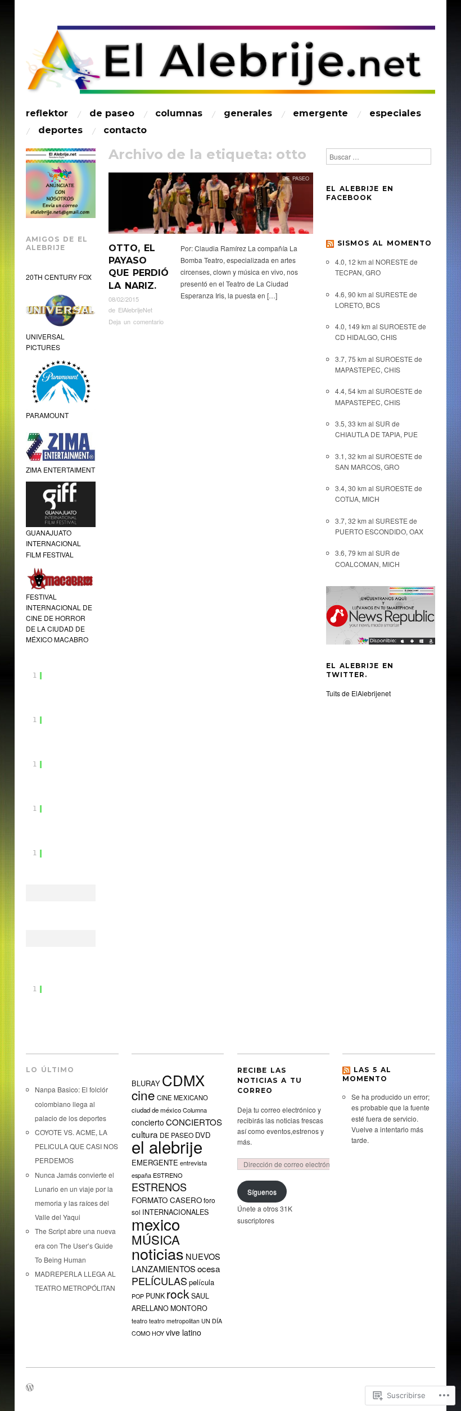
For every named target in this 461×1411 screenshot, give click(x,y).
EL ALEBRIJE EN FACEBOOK (360, 193)
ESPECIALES (395, 113)
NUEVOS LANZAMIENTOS (176, 1262)
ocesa (208, 1268)
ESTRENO (168, 1174)
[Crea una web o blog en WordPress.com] (30, 1387)
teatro (139, 1320)
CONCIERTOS (194, 1122)
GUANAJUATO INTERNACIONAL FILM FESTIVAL (53, 543)
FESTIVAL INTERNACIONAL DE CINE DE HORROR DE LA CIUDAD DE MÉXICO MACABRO (59, 618)
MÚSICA (156, 1239)
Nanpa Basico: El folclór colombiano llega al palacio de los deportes (71, 1103)
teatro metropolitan (174, 1321)
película (201, 1282)
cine (143, 1095)
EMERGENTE (320, 113)
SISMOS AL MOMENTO (384, 243)
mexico (156, 1224)
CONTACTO (125, 130)
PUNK (155, 1296)
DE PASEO (111, 113)
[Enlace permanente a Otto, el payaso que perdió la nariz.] (211, 206)
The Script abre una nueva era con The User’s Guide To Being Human (75, 1245)
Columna (195, 1109)
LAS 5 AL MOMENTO (366, 1074)
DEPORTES (60, 130)
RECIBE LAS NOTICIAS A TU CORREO (269, 1080)
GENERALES (248, 113)
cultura (145, 1134)
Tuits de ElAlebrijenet (358, 693)
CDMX (183, 1079)
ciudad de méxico (156, 1109)
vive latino (183, 1332)
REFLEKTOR (47, 113)
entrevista (193, 1162)
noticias (158, 1253)
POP (138, 1296)
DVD (203, 1134)
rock (177, 1293)
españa (141, 1174)
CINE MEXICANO (182, 1097)
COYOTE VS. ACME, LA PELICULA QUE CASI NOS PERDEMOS (76, 1146)
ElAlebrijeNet (135, 309)
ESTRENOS (159, 1186)
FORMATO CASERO (167, 1200)
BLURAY (146, 1083)
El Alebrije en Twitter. (360, 670)
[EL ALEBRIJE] (230, 64)
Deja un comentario (136, 321)
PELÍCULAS (159, 1280)
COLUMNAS (178, 113)
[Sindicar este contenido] (330, 243)
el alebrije (167, 1146)
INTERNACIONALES (175, 1212)
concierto (148, 1122)
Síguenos (262, 1191)
